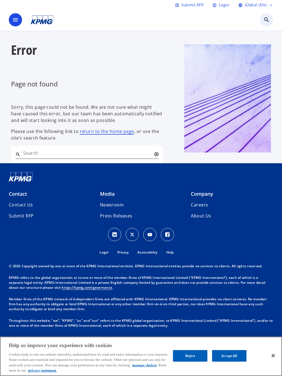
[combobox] (87, 153)
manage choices (144, 365)
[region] (141, 356)
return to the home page (107, 131)
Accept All (229, 356)
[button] (21, 215)
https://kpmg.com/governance (87, 287)
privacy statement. (42, 370)
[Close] (273, 356)
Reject (190, 356)
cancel (156, 154)
